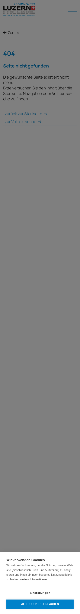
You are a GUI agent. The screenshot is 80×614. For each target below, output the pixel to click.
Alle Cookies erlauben (40, 604)
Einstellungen (40, 592)
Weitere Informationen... (34, 579)
